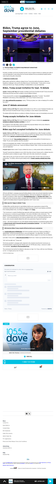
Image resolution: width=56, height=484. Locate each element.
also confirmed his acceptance (14, 100)
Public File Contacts (7, 433)
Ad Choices (22, 463)
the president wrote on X (21, 139)
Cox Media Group (9, 462)
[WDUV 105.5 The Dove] (28, 2)
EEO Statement (6, 430)
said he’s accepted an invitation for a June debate (23, 136)
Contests (31, 13)
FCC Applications (7, 438)
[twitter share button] (7, 65)
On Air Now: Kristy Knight (28, 348)
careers (31, 463)
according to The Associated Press (20, 246)
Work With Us (6, 425)
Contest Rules (6, 428)
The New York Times (42, 196)
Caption (49, 60)
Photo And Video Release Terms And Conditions (15, 441)
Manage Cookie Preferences (8, 465)
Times (33, 209)
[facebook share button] (4, 65)
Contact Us (5, 422)
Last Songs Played (19, 13)
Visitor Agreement (42, 462)
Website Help (6, 454)
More (40, 13)
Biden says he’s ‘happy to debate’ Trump (15, 203)
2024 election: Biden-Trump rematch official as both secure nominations (23, 228)
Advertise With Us (7, 448)
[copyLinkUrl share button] (14, 65)
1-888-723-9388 (28, 362)
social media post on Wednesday (13, 231)
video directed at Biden (22, 237)
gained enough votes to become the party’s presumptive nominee (21, 223)
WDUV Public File (7, 436)
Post (26, 209)
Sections (4, 1)
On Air (26, 13)
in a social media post (25, 96)
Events (35, 13)
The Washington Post (29, 196)
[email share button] (10, 65)
